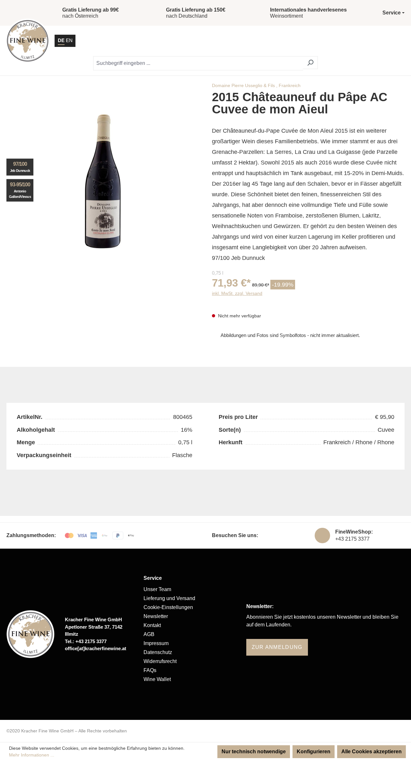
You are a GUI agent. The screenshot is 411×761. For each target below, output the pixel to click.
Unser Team (157, 589)
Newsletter (156, 616)
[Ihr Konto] (365, 40)
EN (69, 40)
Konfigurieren (313, 751)
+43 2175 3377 (352, 539)
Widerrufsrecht (160, 661)
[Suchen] (310, 62)
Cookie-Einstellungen (168, 607)
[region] (103, 181)
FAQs (150, 670)
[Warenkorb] (381, 40)
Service (153, 578)
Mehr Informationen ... (31, 754)
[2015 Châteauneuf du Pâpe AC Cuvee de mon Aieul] (102, 182)
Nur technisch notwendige (254, 751)
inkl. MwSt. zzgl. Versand (237, 293)
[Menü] (397, 40)
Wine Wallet (157, 679)
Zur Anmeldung (277, 647)
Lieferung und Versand (169, 598)
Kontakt (152, 625)
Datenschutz (158, 652)
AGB (149, 634)
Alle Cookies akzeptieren (371, 751)
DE (61, 40)
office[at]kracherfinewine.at (95, 648)
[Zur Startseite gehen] (27, 41)
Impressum (156, 643)
